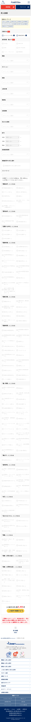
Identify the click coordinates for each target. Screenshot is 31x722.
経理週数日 (25, 21)
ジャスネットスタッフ (7, 698)
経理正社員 (13, 21)
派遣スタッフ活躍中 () (9, 439)
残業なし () (21, 365)
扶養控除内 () (22, 379)
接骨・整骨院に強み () (23, 590)
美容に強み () (7, 586)
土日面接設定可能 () (9, 221)
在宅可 (19, 23)
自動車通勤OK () (8, 408)
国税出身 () (7, 561)
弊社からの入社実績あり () (9, 283)
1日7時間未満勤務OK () (9, 360)
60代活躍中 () (8, 238)
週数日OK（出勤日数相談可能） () (9, 307)
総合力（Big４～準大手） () (9, 539)
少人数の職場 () (22, 450)
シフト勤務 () (7, 379)
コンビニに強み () (23, 575)
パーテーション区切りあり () (23, 424)
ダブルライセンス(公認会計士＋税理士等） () (23, 561)
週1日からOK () (22, 307)
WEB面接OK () (8, 216)
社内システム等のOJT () (23, 475)
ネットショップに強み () (23, 596)
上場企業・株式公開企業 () (23, 393)
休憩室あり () (22, 418)
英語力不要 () (7, 531)
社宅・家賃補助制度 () (23, 486)
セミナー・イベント (6, 689)
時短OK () (21, 355)
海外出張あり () (22, 250)
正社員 (5, 43)
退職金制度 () (7, 486)
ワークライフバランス (7, 23)
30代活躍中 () (22, 230)
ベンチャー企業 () (9, 404)
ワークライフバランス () (9, 261)
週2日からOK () (8, 312)
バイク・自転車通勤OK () (23, 444)
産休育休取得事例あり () (23, 439)
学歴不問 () (7, 196)
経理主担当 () (7, 460)
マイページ (23, 7)
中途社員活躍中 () (9, 272)
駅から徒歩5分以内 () (9, 388)
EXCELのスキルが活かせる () (9, 520)
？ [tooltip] (14, 35)
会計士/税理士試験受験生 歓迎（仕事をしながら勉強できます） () (9, 290)
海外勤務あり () (8, 250)
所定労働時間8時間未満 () (23, 360)
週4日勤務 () (7, 316)
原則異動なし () (22, 255)
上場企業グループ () (9, 399)
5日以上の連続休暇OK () (9, 511)
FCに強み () (21, 580)
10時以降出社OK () (9, 346)
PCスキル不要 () (23, 526)
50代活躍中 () (22, 234)
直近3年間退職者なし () (9, 277)
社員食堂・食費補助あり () (9, 418)
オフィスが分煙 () (9, 433)
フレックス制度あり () (9, 341)
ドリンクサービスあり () (9, 424)
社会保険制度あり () (9, 450)
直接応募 (11, 26)
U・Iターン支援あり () (23, 491)
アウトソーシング (7, 704)
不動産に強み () (8, 575)
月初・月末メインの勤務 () (9, 320)
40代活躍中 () (8, 234)
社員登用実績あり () (9, 255)
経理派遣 (20, 21)
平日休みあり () (22, 500)
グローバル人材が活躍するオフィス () (23, 433)
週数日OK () (7, 301)
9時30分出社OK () (9, 365)
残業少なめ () (7, 370)
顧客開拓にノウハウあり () (9, 545)
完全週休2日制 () (8, 505)
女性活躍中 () (22, 404)
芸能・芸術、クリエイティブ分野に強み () (9, 580)
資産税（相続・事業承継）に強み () (9, 551)
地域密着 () (21, 539)
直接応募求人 (22, 35)
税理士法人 (4, 26)
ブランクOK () (8, 192)
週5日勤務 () (21, 316)
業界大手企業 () (8, 393)
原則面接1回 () (22, 221)
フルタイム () (22, 350)
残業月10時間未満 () (23, 370)
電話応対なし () (22, 261)
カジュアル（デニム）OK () (23, 413)
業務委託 (20, 51)
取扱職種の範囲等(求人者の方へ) (15, 715)
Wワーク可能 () (8, 445)
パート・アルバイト (9, 51)
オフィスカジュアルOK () (9, 413)
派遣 (5, 47)
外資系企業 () (22, 399)
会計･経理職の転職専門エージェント (8, 638)
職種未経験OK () (8, 188)
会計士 (3, 21)
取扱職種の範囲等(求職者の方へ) (15, 713)
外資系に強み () (22, 545)
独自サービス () (22, 551)
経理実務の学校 (8, 701)
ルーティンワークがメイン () (23, 460)
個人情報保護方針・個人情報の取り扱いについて (15, 711)
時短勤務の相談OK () (23, 330)
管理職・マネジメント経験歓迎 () (9, 206)
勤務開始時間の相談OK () (9, 336)
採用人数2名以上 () (9, 201)
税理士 (8, 21)
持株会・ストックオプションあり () (9, 475)
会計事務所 (24, 23)
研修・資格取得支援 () (9, 469)
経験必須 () (21, 188)
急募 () (20, 196)
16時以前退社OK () (9, 350)
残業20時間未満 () (9, 330)
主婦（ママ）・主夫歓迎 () (23, 201)
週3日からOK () (22, 312)
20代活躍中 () (8, 230)
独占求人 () (21, 278)
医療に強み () (7, 570)
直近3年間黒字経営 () (23, 272)
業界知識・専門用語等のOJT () (23, 480)
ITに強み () (7, 601)
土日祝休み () (7, 500)
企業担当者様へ (5, 692)
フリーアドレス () (9, 429)
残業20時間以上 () (23, 375)
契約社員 (20, 43)
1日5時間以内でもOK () (9, 355)
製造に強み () (7, 596)
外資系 (15, 23)
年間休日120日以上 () (23, 505)
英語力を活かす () (23, 520)
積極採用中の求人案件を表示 (13, 165)
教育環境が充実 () (23, 469)
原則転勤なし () (8, 246)
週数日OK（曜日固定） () (23, 301)
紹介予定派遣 (21, 47)
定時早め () (21, 346)
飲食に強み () (22, 586)
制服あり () (21, 408)
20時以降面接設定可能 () (23, 216)
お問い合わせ (6, 709)
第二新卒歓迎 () (22, 192)
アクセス (13, 709)
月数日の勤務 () (22, 320)
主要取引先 (24, 709)
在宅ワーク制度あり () (23, 283)
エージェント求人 (9, 35)
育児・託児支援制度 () (9, 491)
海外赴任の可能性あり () (9, 266)
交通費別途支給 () (23, 246)
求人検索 (3, 3)
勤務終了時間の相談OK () (23, 336)
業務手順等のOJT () (9, 480)
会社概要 (18, 709)
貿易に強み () (7, 591)
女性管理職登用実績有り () (23, 266)
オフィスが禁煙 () (23, 429)
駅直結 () (20, 388)
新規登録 (8, 7)
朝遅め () (20, 341)
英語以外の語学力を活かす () (9, 526)
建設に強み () (22, 570)
